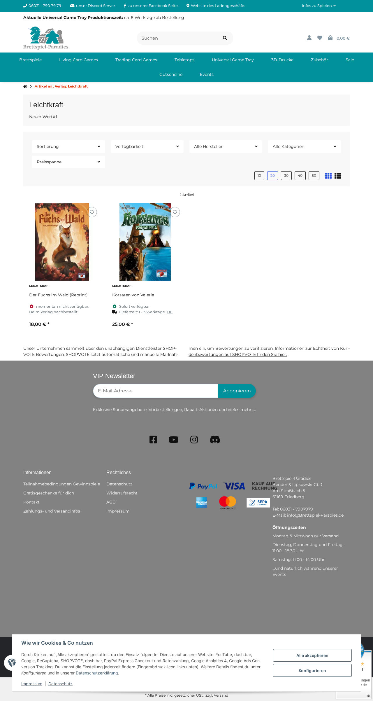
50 (314, 175)
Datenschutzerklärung (97, 672)
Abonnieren (237, 391)
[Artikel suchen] (225, 38)
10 (259, 175)
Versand (221, 695)
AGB (111, 502)
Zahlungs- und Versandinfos (51, 511)
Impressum (31, 683)
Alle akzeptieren (312, 655)
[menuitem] (30, 60)
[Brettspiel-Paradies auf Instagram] (194, 439)
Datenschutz (60, 683)
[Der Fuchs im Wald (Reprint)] (62, 242)
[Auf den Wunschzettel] (92, 212)
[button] (318, 6)
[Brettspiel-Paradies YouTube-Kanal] (173, 439)
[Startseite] (25, 86)
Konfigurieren (312, 670)
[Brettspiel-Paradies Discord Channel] (215, 439)
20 (272, 175)
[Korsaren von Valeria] (145, 242)
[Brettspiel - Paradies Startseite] (45, 37)
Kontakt (31, 502)
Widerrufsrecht (122, 493)
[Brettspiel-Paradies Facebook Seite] (153, 439)
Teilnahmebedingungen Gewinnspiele (61, 484)
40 (300, 175)
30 (286, 175)
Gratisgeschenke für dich (48, 493)
